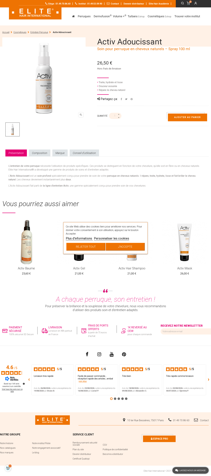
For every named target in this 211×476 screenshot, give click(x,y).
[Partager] (121, 99)
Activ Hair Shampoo (131, 268)
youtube (112, 354)
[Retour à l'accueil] (35, 12)
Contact (114, 3)
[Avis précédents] (29, 380)
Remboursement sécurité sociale (85, 443)
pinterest (124, 354)
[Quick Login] (194, 3)
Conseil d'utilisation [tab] (84, 153)
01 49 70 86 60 (181, 420)
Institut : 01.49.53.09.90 (90, 3)
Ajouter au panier (187, 117)
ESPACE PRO (160, 438)
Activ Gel (79, 268)
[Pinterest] (132, 99)
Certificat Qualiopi (81, 458)
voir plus (83, 381)
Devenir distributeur (134, 3)
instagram (99, 354)
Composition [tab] (39, 153)
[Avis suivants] (208, 380)
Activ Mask (184, 268)
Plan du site (78, 449)
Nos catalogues (8, 448)
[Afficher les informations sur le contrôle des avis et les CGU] (24, 383)
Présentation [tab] (16, 153)
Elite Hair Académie (159, 3)
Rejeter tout (86, 246)
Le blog (35, 452)
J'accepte (125, 246)
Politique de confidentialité (115, 449)
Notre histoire (6, 443)
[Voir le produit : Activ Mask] (184, 242)
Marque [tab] (60, 153)
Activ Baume (26, 268)
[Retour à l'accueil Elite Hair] (52, 420)
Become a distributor (113, 454)
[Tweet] (126, 99)
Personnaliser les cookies (111, 238)
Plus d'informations (79, 238)
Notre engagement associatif (46, 448)
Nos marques (6, 452)
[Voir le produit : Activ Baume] (26, 242)
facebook (87, 354)
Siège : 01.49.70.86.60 (59, 3)
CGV (105, 445)
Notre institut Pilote (41, 443)
